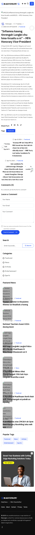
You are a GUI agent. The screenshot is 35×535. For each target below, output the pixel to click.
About (8, 507)
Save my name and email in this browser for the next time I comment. (17, 227)
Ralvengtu (9, 24)
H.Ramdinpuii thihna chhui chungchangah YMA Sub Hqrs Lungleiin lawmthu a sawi (15, 374)
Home (3, 507)
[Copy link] (21, 125)
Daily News (4, 502)
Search (28, 245)
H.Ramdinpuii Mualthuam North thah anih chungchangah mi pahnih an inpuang (18, 399)
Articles (8, 267)
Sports (7, 275)
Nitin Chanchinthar (15, 502)
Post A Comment (9, 232)
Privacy (20, 507)
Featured (22, 27)
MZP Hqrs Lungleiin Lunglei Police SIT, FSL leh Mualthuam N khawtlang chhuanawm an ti (17, 349)
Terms (25, 507)
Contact (13, 507)
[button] (32, 3)
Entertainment (10, 271)
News (7, 262)
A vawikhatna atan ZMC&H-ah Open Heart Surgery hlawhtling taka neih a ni (18, 424)
